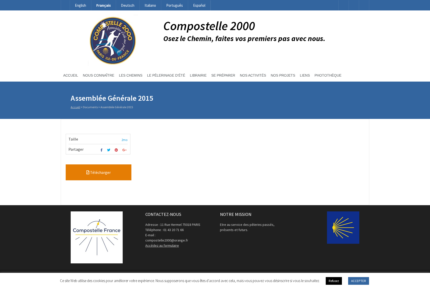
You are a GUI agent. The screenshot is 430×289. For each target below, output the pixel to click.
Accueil (70, 75)
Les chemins (130, 75)
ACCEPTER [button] (358, 281)
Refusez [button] (334, 281)
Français (103, 5)
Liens (305, 75)
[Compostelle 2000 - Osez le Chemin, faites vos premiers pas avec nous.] (112, 64)
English (80, 5)
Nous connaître (98, 75)
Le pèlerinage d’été (166, 75)
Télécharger (100, 172)
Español (199, 5)
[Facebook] (344, 5)
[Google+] (125, 150)
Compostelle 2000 (209, 26)
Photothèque (328, 75)
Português (174, 5)
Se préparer (223, 75)
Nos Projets (283, 75)
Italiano (150, 5)
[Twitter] (109, 150)
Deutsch (127, 5)
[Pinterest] (117, 150)
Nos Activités (253, 75)
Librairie (198, 75)
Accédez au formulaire (162, 245)
